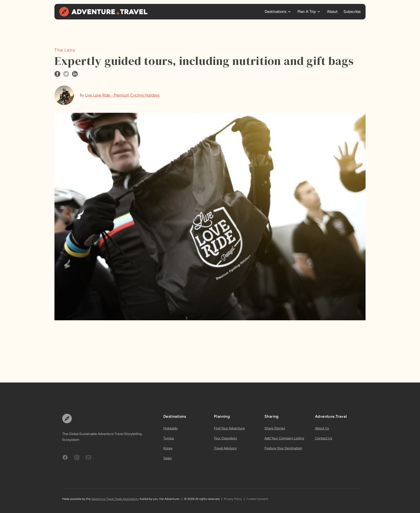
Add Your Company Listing (284, 438)
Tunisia (168, 438)
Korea (167, 448)
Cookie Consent (257, 499)
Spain (167, 458)
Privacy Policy (233, 499)
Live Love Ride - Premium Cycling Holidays (122, 95)
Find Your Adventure (229, 428)
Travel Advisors (225, 448)
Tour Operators (225, 438)
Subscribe (352, 11)
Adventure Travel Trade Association (114, 499)
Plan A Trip (307, 11)
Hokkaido (170, 428)
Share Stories (274, 428)
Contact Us (323, 438)
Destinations (275, 11)
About (332, 11)
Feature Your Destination (283, 448)
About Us (322, 428)
